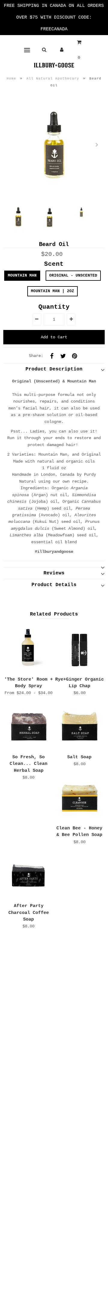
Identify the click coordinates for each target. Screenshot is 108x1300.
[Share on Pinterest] (74, 355)
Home (11, 78)
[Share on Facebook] (51, 355)
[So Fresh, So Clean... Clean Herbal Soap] (28, 726)
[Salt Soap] (79, 726)
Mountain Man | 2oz (52, 291)
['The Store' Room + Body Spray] (28, 649)
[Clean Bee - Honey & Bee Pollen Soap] (79, 798)
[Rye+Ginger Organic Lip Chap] (79, 649)
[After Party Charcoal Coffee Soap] (28, 875)
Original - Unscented (73, 275)
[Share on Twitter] (63, 355)
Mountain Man (22, 275)
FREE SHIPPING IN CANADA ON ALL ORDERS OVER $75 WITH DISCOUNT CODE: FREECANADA (54, 17)
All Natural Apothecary (52, 78)
